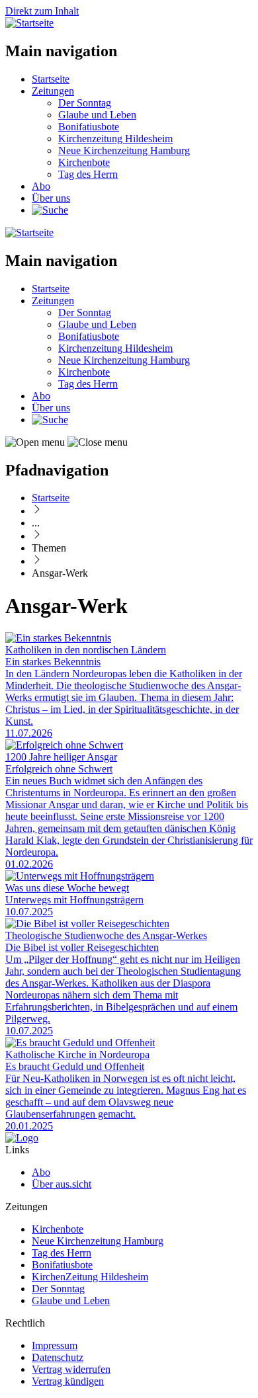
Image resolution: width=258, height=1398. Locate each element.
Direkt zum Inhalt (42, 11)
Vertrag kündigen (68, 1381)
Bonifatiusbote (88, 126)
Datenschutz (57, 1357)
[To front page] (21, 1137)
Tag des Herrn (88, 174)
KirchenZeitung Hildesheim (90, 1276)
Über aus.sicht (61, 1184)
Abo (41, 186)
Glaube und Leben (97, 114)
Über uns (51, 198)
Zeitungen (53, 91)
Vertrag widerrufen (71, 1369)
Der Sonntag (84, 102)
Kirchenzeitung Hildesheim (115, 138)
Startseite (50, 79)
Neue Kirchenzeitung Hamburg (124, 150)
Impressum (54, 1345)
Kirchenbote (84, 162)
